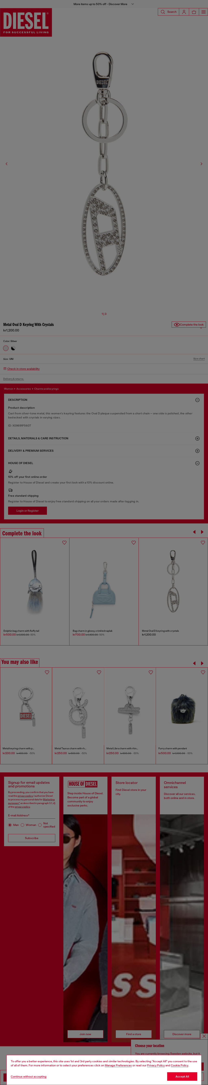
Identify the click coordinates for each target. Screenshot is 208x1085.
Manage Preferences (118, 1065)
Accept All (182, 1076)
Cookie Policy (179, 1065)
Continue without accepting (29, 1076)
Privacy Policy (156, 1065)
